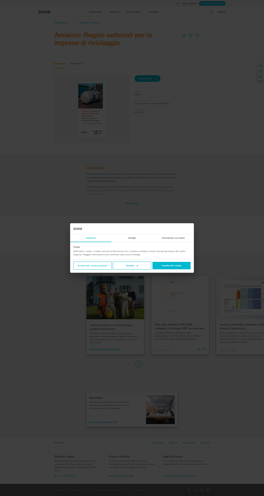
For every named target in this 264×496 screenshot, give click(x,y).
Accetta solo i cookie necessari (92, 266)
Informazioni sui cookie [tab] (173, 238)
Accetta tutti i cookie (171, 265)
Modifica (131, 266)
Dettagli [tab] (132, 238)
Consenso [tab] (91, 238)
